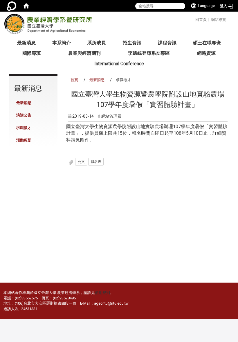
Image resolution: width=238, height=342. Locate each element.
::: (193, 19)
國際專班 (31, 53)
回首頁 (201, 19)
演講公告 (23, 115)
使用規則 (102, 292)
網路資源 (206, 53)
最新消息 (26, 43)
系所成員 (96, 43)
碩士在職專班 (207, 43)
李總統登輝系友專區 (149, 53)
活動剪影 (23, 140)
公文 (81, 162)
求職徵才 (23, 127)
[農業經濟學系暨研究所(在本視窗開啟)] (49, 26)
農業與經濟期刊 (84, 53)
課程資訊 (167, 43)
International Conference (119, 63)
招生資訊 (132, 43)
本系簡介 (61, 43)
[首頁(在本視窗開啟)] (26, 6)
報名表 (96, 162)
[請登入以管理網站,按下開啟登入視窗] (11, 6)
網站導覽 (218, 19)
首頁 (74, 80)
